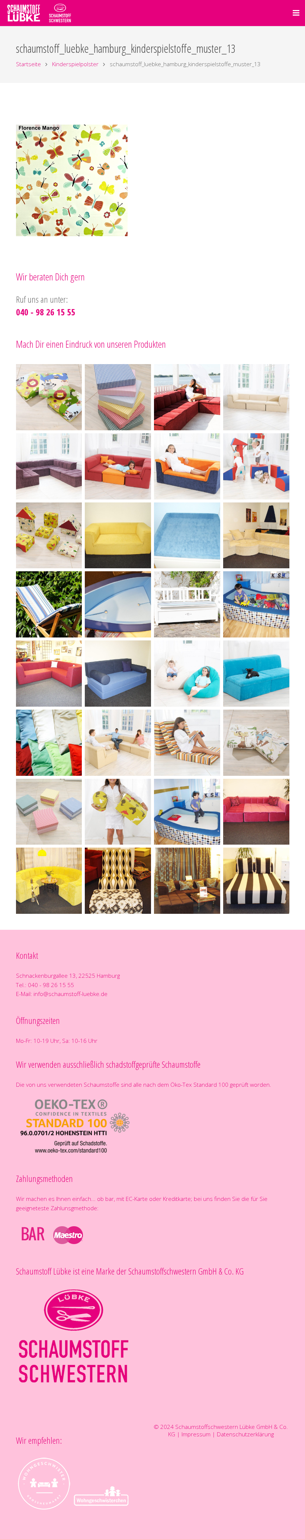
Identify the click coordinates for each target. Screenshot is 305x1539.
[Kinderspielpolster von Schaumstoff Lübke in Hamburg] (256, 466)
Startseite (28, 64)
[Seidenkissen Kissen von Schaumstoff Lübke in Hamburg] (49, 742)
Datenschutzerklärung (245, 1434)
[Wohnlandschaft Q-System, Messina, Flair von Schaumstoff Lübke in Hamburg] (187, 397)
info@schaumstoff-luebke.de (70, 993)
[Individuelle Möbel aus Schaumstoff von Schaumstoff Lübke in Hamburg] (117, 535)
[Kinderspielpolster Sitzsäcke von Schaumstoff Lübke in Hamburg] (187, 673)
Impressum (196, 1434)
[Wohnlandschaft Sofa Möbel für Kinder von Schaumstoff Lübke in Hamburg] (117, 466)
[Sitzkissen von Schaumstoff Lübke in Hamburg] (49, 811)
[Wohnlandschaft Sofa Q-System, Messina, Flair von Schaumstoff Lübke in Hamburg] (256, 397)
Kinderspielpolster (75, 64)
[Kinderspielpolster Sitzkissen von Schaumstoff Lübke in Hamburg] (49, 397)
